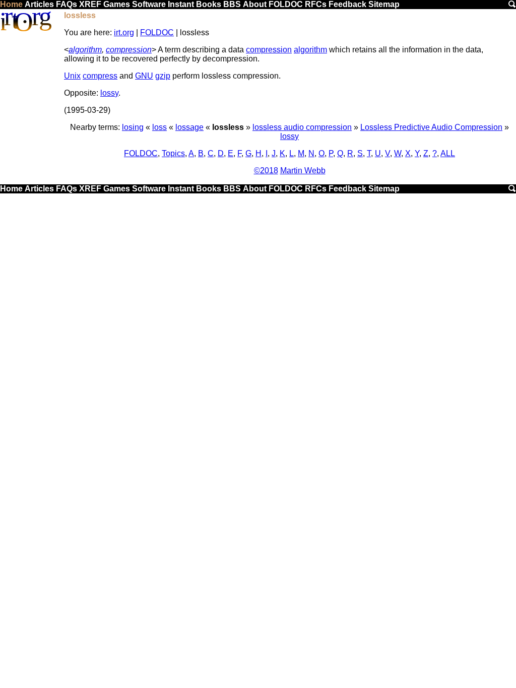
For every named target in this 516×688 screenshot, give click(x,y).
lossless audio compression (302, 127)
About (255, 4)
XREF (90, 4)
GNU (144, 76)
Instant (181, 4)
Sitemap (384, 4)
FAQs (66, 4)
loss (159, 127)
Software (149, 4)
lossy (109, 93)
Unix (72, 76)
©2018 (266, 170)
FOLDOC (286, 4)
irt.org (124, 32)
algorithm (85, 49)
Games (116, 4)
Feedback (347, 4)
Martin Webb (303, 170)
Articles (39, 4)
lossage (189, 127)
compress (100, 76)
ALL (447, 153)
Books (208, 4)
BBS (232, 4)
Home (11, 4)
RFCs (316, 4)
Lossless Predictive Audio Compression (431, 127)
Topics (173, 153)
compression (129, 49)
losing (133, 127)
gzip (162, 76)
